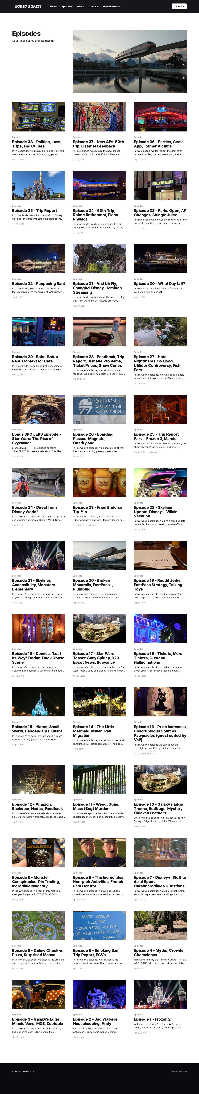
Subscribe (179, 6)
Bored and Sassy (19, 1071)
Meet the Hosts (111, 6)
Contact (93, 6)
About (80, 6)
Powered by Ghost (178, 1071)
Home (53, 6)
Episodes (67, 6)
